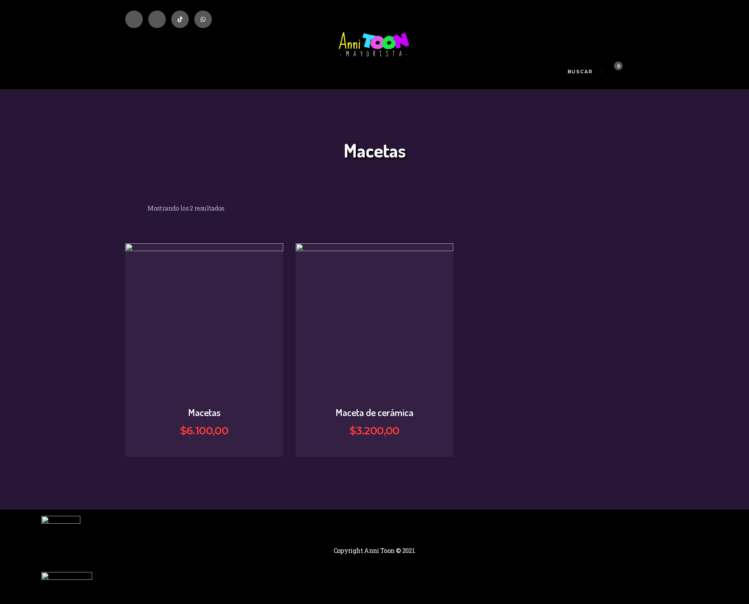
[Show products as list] (137, 204)
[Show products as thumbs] (127, 204)
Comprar (210, 349)
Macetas (204, 412)
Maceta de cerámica (374, 412)
